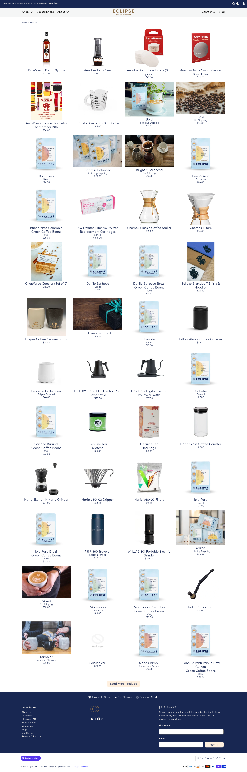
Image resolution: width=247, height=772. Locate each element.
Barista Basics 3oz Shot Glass (97, 123)
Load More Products (123, 683)
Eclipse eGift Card (98, 333)
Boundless (46, 176)
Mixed (200, 548)
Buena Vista (200, 176)
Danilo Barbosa (97, 283)
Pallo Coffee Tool (200, 607)
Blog (222, 12)
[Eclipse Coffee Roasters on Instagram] (98, 720)
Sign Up (214, 744)
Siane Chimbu (149, 663)
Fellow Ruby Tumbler (46, 391)
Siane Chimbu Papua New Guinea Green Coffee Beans (201, 667)
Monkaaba (98, 607)
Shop (25, 12)
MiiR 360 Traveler (98, 551)
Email (162, 739)
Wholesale (27, 726)
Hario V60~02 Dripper (98, 499)
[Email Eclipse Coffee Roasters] (91, 720)
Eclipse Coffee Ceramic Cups (46, 339)
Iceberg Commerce (79, 767)
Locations (27, 716)
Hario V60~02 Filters (149, 499)
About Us (26, 712)
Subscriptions (45, 12)
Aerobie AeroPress (98, 70)
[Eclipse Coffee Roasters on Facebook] (95, 720)
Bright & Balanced (98, 170)
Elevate (149, 339)
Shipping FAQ (29, 719)
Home (24, 23)
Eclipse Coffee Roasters (37, 767)
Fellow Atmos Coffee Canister (200, 339)
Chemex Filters (201, 228)
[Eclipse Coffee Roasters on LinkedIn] (102, 720)
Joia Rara (200, 499)
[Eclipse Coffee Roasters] (123, 12)
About (61, 12)
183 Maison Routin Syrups (46, 70)
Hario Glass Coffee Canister (200, 444)
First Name (164, 726)
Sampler (46, 657)
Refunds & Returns (31, 737)
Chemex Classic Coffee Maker (149, 228)
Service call (97, 663)
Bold (149, 119)
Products (33, 23)
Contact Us (208, 12)
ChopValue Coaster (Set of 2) (46, 283)
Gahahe (201, 391)
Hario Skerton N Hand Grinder (46, 499)
